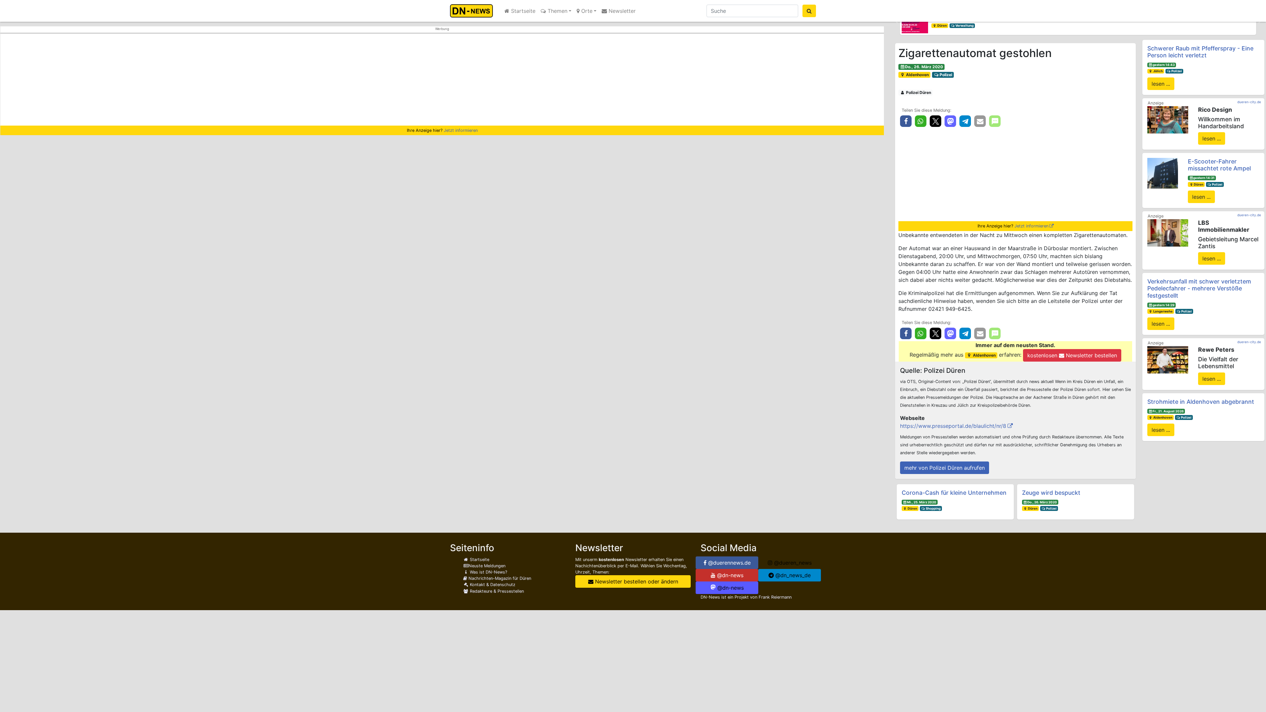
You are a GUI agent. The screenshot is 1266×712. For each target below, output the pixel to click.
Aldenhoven (917, 74)
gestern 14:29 (1163, 305)
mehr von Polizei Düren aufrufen (944, 467)
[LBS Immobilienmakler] (1167, 232)
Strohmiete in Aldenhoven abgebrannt (1200, 401)
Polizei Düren (918, 92)
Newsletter (621, 11)
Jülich (1158, 71)
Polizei (945, 74)
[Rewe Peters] (1167, 359)
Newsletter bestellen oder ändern (635, 581)
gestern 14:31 (1204, 178)
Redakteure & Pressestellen (496, 591)
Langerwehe (1163, 311)
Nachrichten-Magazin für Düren (499, 578)
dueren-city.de (1249, 102)
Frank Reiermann (775, 597)
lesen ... (1161, 83)
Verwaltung (964, 25)
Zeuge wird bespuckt (1051, 492)
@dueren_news (792, 562)
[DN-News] (473, 11)
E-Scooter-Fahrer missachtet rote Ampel (1219, 165)
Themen (556, 11)
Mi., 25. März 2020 (921, 502)
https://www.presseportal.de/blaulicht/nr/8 (953, 426)
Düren (942, 25)
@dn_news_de (792, 575)
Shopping (933, 508)
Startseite (522, 11)
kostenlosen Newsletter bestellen (1072, 355)
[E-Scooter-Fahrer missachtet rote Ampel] (1162, 172)
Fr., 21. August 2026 (1168, 411)
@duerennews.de (729, 562)
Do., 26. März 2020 (924, 66)
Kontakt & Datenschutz (491, 584)
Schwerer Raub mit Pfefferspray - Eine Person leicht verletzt (1200, 52)
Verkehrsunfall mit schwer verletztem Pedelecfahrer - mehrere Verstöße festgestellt (1199, 288)
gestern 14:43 (1164, 65)
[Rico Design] (1167, 119)
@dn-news (729, 575)
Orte (586, 11)
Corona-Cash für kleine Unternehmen (954, 492)
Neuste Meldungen (486, 565)
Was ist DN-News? (487, 572)
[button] (896, 21)
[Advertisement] (442, 79)
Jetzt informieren (461, 130)
